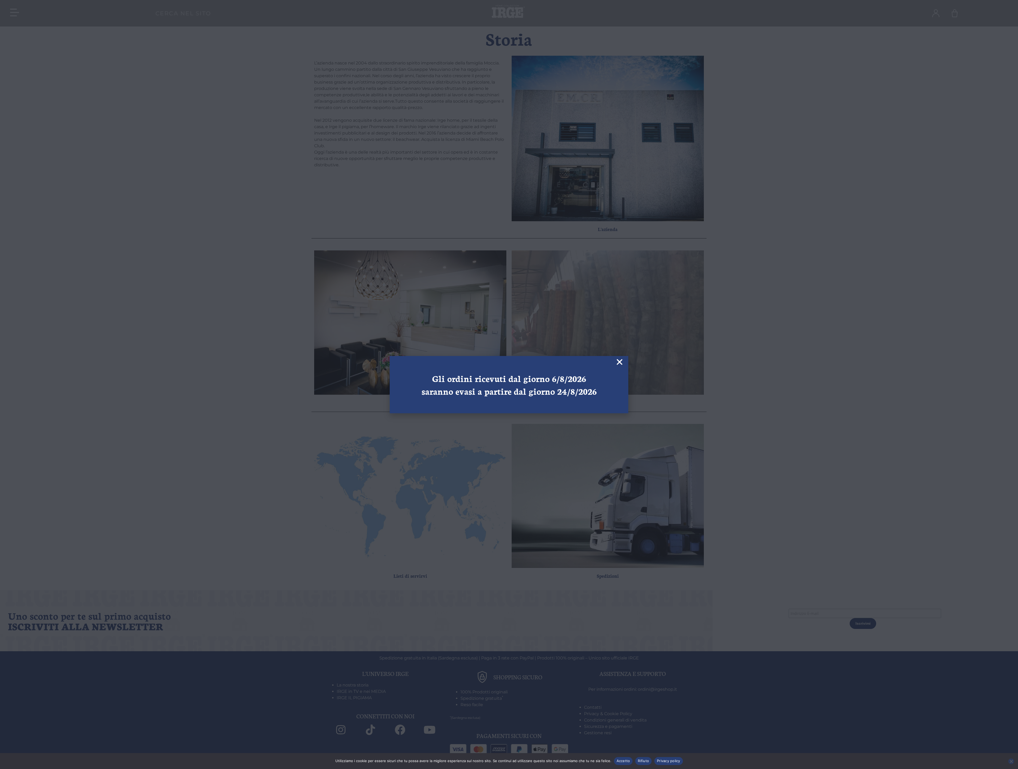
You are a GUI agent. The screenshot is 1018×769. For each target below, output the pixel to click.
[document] (509, 384)
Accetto (623, 761)
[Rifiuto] (1011, 761)
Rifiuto (643, 761)
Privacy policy (668, 761)
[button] (620, 362)
